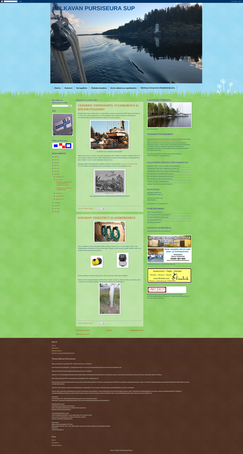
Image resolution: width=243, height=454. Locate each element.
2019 (55, 203)
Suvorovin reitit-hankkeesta (128, 164)
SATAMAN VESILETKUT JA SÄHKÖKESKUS (106, 217)
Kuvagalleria (81, 88)
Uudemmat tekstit (82, 330)
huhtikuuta (59, 199)
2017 (55, 208)
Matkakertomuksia (99, 88)
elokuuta (58, 193)
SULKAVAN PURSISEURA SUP (93, 8)
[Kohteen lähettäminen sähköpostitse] (98, 209)
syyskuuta (58, 180)
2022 (55, 168)
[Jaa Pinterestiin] (105, 209)
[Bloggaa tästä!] (100, 209)
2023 (55, 165)
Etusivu (57, 88)
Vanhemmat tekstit (136, 330)
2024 (55, 163)
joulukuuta (59, 177)
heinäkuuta (59, 196)
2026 (55, 157)
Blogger (130, 450)
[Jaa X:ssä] (101, 209)
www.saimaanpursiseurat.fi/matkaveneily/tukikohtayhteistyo (166, 141)
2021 (55, 171)
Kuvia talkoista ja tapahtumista (124, 88)
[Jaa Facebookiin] (103, 209)
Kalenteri (69, 88)
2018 (55, 206)
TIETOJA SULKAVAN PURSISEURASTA (157, 88)
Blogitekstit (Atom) (84, 334)
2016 (55, 211)
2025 (55, 160)
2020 (55, 174)
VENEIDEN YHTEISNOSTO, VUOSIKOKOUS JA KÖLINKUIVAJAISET (63, 183)
